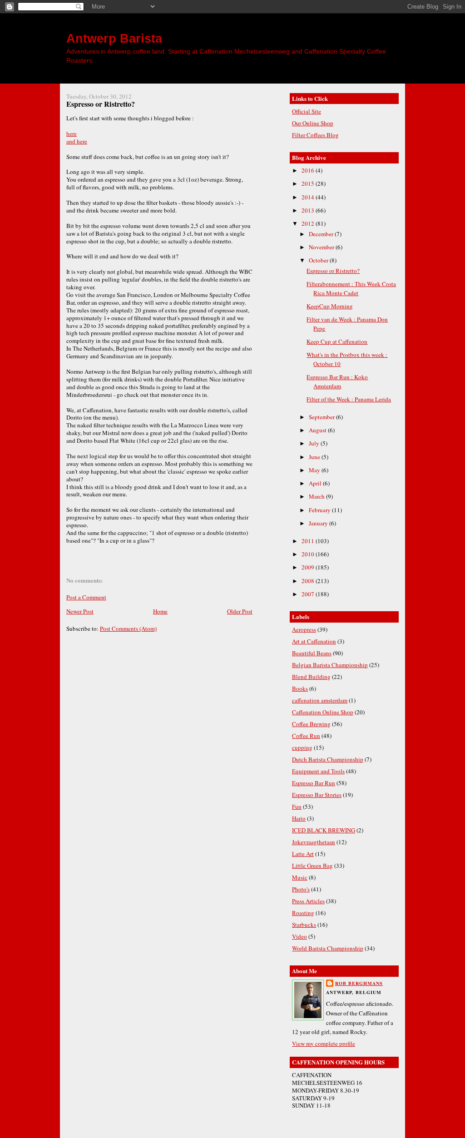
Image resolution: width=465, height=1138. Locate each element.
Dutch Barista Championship (327, 759)
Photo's (301, 889)
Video (299, 936)
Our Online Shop (312, 123)
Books (300, 688)
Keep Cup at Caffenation (337, 341)
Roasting (303, 913)
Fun (297, 806)
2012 (309, 223)
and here (76, 141)
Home (160, 611)
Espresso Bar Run (313, 783)
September (322, 417)
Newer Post (80, 611)
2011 (309, 541)
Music (299, 877)
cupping (302, 747)
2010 (309, 554)
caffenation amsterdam (319, 700)
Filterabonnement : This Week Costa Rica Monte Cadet (351, 288)
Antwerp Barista (114, 38)
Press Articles (308, 901)
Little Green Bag (312, 865)
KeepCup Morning (330, 306)
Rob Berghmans (359, 983)
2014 (309, 197)
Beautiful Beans (311, 653)
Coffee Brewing (311, 724)
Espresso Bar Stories (316, 795)
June (315, 457)
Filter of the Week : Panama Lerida (349, 399)
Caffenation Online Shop (322, 712)
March (317, 496)
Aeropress (304, 629)
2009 (309, 567)
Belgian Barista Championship (330, 665)
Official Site (306, 111)
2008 (309, 581)
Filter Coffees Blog (315, 135)
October (319, 260)
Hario (299, 818)
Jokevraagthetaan (313, 842)
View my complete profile (323, 1043)
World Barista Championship (327, 948)
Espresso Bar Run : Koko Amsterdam (337, 381)
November (322, 247)
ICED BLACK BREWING (323, 830)
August (318, 430)
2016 (309, 170)
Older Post (239, 611)
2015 (309, 183)
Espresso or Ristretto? (100, 104)
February (320, 510)
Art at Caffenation (314, 641)
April (316, 483)
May (315, 470)
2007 (309, 594)
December (322, 234)
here (71, 133)
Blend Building (311, 677)
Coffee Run (306, 736)
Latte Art (303, 854)
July (315, 443)
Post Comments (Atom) (128, 628)
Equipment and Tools (318, 771)
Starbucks (304, 924)
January (319, 523)
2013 (309, 210)
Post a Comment (86, 597)
